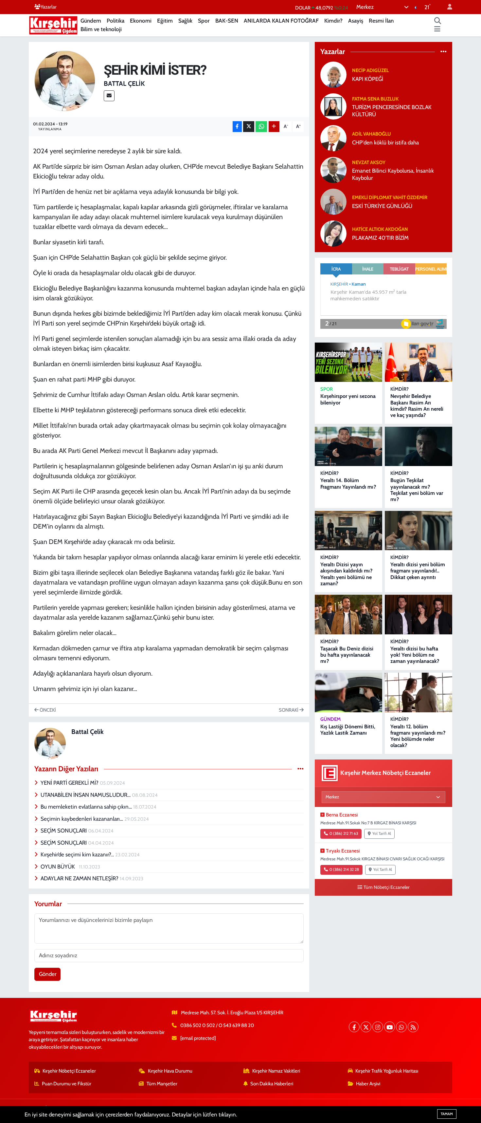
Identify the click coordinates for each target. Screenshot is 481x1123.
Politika (115, 20)
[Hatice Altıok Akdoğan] (333, 233)
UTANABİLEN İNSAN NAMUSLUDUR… (86, 795)
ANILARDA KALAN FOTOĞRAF (281, 20)
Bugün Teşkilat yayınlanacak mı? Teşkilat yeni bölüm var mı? (416, 489)
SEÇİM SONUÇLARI (64, 830)
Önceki (47, 710)
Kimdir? (333, 20)
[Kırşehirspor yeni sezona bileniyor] (348, 362)
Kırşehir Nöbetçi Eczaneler (69, 1071)
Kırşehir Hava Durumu (170, 1071)
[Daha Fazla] (274, 126)
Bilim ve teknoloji (101, 29)
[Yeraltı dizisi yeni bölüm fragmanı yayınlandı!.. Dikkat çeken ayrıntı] (418, 531)
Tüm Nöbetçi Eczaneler (387, 887)
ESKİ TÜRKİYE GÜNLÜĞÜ (382, 206)
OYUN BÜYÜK (60, 866)
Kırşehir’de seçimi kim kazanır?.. (78, 854)
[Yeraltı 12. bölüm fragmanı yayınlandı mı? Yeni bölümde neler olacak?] (418, 692)
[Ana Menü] (437, 29)
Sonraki (289, 710)
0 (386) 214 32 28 (344, 869)
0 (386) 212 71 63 (344, 833)
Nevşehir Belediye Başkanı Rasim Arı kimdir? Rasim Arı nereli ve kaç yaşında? (416, 405)
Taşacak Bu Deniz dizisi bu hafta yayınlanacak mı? (346, 655)
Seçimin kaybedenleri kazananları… (82, 818)
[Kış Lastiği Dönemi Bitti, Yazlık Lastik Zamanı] (348, 692)
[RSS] (413, 1026)
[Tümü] (443, 51)
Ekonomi (140, 20)
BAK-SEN (226, 20)
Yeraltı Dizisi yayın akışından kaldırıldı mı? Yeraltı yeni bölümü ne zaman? (346, 574)
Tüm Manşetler (162, 1084)
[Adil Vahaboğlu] (333, 138)
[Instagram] (377, 1026)
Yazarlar (49, 7)
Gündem (90, 20)
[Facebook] (354, 1026)
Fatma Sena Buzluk (375, 99)
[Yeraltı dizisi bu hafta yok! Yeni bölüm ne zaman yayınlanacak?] (418, 614)
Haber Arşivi (368, 1084)
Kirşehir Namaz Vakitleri (276, 1071)
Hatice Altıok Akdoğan (380, 229)
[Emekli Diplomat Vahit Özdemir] (333, 201)
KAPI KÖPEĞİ (367, 79)
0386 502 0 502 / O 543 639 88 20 (217, 1025)
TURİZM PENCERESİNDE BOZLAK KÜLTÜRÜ (392, 110)
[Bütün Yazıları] (300, 768)
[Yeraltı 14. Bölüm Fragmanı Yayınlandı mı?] (348, 446)
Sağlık (185, 20)
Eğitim (165, 20)
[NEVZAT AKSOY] (333, 169)
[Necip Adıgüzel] (333, 74)
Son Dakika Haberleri (271, 1084)
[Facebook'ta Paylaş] (237, 126)
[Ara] (438, 21)
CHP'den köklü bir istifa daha (385, 142)
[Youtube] (389, 1026)
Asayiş (355, 20)
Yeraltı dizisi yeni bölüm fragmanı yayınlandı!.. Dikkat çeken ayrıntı (417, 570)
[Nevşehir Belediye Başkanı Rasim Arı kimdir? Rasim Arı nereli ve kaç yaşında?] (418, 362)
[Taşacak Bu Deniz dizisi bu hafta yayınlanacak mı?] (348, 614)
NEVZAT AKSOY (368, 162)
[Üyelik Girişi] (447, 7)
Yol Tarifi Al (381, 833)
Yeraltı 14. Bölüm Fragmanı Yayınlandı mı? (348, 483)
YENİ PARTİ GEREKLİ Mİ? (70, 782)
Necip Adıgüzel (370, 70)
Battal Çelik (124, 83)
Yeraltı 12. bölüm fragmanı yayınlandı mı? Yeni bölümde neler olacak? (417, 736)
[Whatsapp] (401, 1026)
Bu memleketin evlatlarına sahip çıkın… (87, 806)
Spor (204, 20)
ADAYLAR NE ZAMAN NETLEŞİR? (80, 878)
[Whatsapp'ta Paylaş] (261, 126)
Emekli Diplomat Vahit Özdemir (389, 197)
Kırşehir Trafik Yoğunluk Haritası (386, 1071)
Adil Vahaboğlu (371, 134)
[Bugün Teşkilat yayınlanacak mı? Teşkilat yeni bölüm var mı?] (418, 446)
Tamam (447, 1114)
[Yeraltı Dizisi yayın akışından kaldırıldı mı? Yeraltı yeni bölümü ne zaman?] (348, 531)
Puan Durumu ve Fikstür (66, 1084)
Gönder (47, 974)
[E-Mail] (109, 95)
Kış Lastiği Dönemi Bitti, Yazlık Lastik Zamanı (347, 729)
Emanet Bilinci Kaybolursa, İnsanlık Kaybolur (393, 174)
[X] (366, 1026)
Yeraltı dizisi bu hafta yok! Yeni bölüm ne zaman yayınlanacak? (414, 655)
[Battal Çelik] (65, 80)
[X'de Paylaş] (248, 126)
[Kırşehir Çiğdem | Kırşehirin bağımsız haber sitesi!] (53, 24)
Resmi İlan (381, 20)
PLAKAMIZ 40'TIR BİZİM (380, 237)
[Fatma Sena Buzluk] (333, 106)
